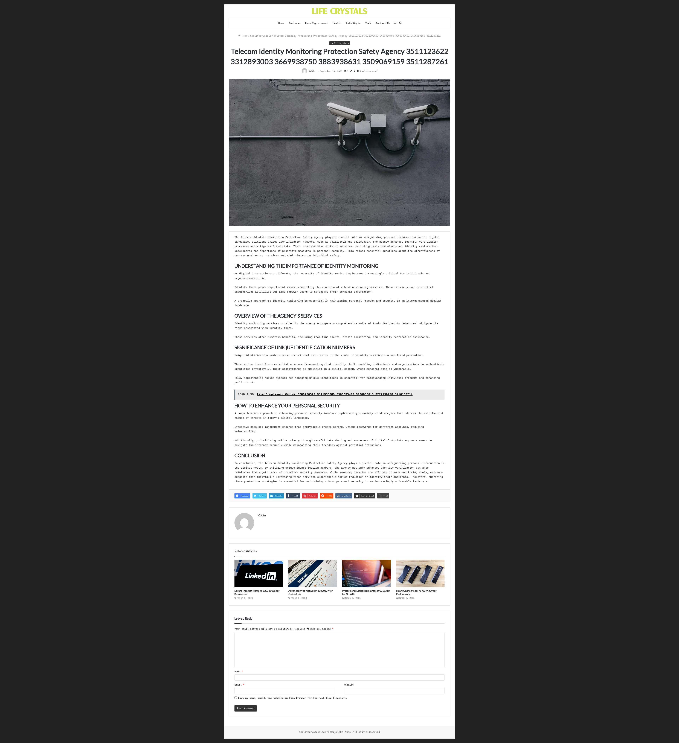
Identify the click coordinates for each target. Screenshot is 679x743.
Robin (312, 71)
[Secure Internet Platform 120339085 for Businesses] (258, 573)
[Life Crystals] (339, 11)
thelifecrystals (260, 36)
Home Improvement (316, 23)
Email (239, 685)
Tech (368, 23)
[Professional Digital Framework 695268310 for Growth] (366, 573)
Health (337, 23)
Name (238, 671)
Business (294, 23)
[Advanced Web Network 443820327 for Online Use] (312, 573)
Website (349, 685)
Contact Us (383, 23)
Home (281, 23)
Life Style (353, 23)
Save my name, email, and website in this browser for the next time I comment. (292, 698)
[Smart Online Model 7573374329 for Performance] (420, 573)
